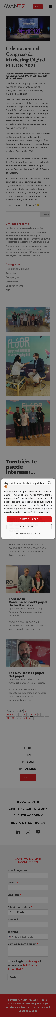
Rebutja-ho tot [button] (29, 526)
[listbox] (49, 482)
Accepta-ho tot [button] (29, 519)
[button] (28, 533)
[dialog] (28, 508)
